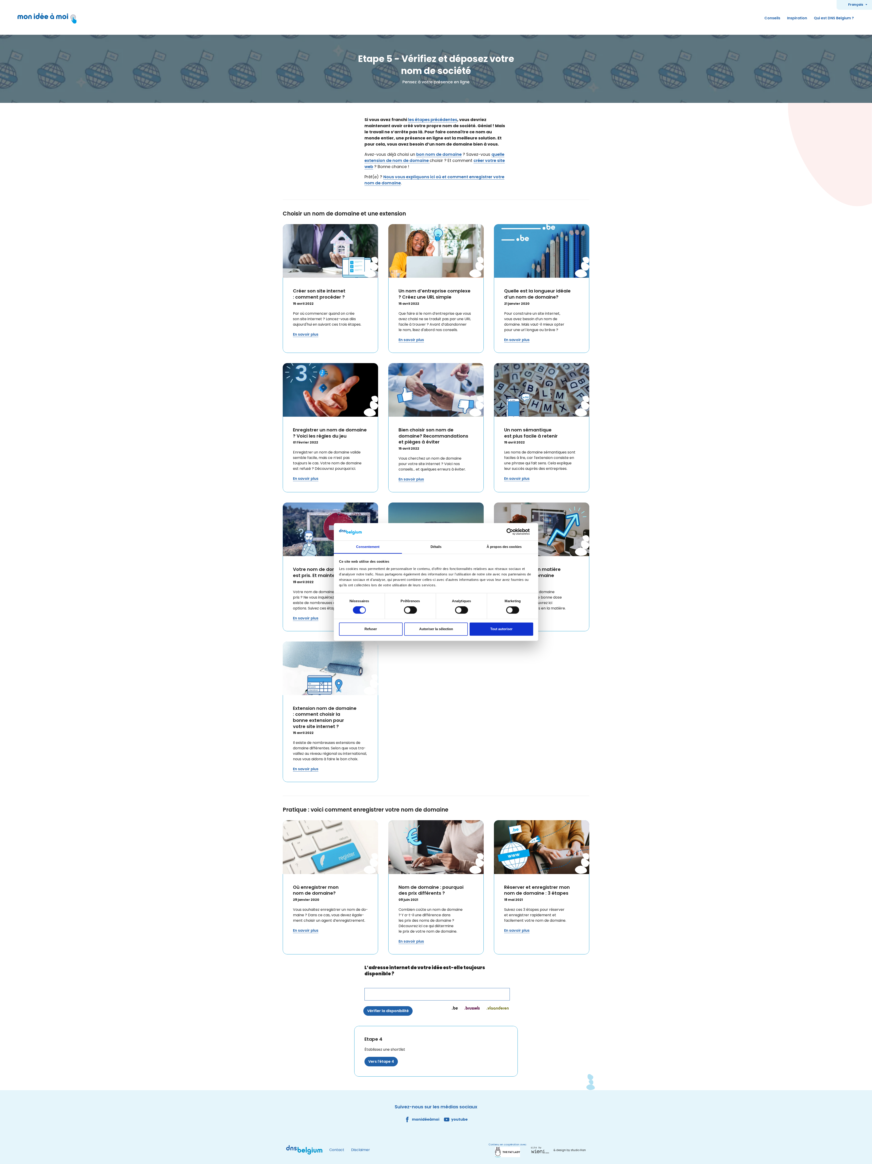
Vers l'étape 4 (381, 1061)
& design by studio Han (569, 1150)
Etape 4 (373, 1039)
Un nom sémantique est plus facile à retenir (531, 433)
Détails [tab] (436, 547)
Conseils (772, 18)
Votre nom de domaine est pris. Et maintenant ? (321, 572)
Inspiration (797, 18)
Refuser (370, 629)
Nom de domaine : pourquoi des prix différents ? (431, 890)
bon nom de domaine (439, 154)
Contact (336, 1149)
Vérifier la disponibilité (388, 1010)
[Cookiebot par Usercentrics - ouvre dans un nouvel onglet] (513, 531)
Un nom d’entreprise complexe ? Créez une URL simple (435, 294)
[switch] (410, 610)
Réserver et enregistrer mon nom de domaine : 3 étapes (537, 890)
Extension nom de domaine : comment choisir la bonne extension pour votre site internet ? (325, 717)
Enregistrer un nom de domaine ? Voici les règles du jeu (330, 433)
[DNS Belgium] (304, 1150)
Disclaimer (360, 1149)
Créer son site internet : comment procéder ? (319, 294)
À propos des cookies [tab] (504, 547)
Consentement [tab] (367, 547)
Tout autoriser (501, 629)
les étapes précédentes (432, 119)
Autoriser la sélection (436, 629)
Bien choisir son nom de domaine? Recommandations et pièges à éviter (433, 436)
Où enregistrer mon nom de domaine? (316, 890)
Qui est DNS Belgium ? (834, 18)
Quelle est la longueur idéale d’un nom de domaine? (537, 294)
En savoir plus (305, 334)
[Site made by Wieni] (541, 1150)
